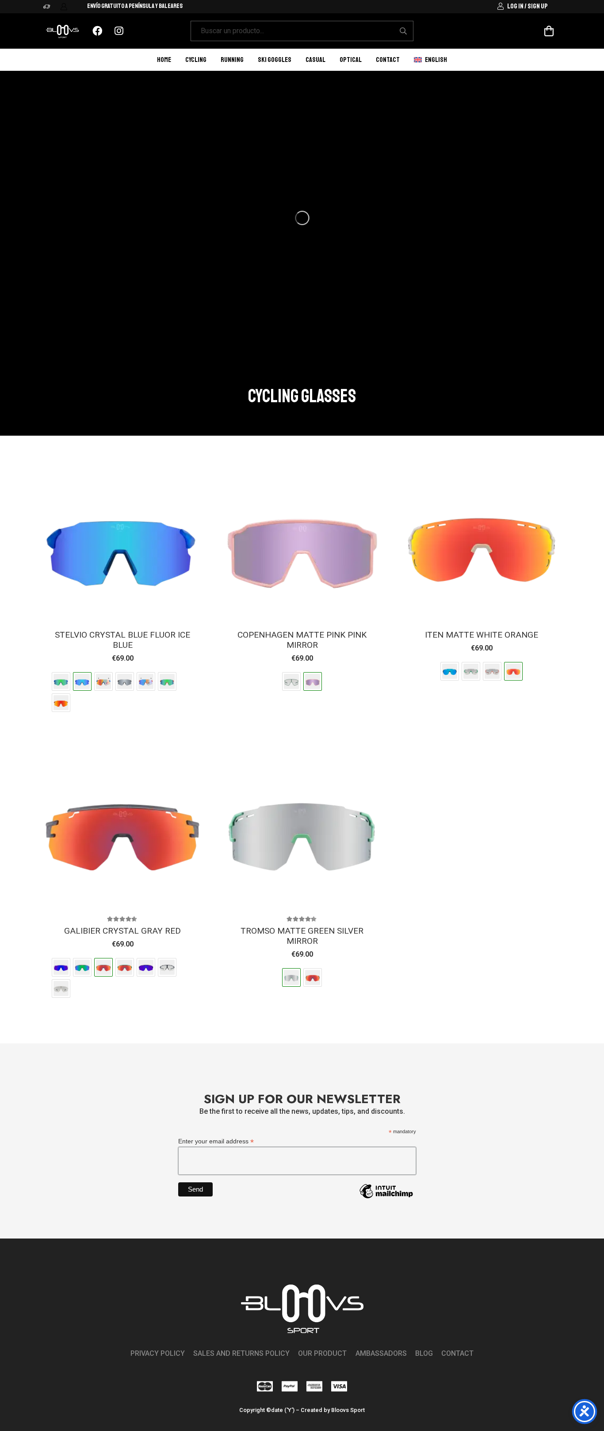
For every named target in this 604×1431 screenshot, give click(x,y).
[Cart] (549, 31)
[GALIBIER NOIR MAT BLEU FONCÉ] (145, 967)
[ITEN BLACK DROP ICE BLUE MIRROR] (449, 671)
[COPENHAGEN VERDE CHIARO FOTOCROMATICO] (291, 681)
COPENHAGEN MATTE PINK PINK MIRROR (302, 640)
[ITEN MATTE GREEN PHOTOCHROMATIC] (470, 671)
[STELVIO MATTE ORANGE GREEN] (167, 681)
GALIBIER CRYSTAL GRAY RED (122, 931)
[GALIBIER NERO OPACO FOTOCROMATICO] (167, 967)
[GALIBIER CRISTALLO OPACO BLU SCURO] (61, 967)
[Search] (403, 31)
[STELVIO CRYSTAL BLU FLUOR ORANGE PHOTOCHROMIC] (103, 681)
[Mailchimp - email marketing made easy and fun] (386, 1197)
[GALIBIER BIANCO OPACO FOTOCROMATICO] (61, 988)
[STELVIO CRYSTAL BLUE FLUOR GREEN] (61, 681)
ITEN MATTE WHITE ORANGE (481, 635)
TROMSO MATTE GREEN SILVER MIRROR (302, 936)
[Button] (97, 31)
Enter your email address (216, 1141)
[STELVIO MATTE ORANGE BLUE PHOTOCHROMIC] (145, 681)
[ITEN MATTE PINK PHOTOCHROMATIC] (492, 671)
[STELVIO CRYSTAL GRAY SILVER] (124, 681)
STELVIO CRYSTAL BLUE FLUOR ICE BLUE (122, 640)
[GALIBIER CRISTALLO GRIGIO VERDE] (82, 967)
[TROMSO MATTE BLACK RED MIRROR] (312, 977)
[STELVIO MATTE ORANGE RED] (61, 702)
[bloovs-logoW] (62, 31)
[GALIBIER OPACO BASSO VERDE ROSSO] (124, 967)
